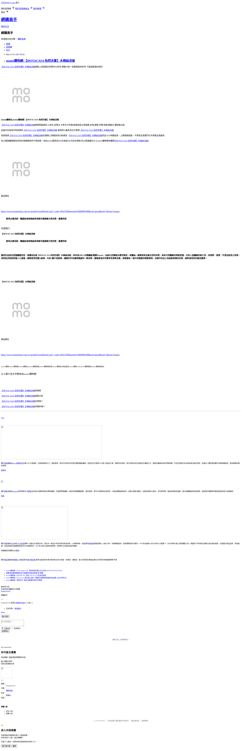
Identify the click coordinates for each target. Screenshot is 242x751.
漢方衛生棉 (31, 560)
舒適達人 (15, 560)
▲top (3, 612)
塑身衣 (3, 470)
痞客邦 (18, 603)
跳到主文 (5, 26)
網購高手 (9, 19)
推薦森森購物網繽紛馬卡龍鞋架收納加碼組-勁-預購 (24, 573)
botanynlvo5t (5, 591)
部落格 (9, 47)
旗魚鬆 (91, 543)
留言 (23, 603)
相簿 (8, 44)
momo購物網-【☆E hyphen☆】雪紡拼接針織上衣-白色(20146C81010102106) (34, 570)
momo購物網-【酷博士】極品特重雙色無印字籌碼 (24, 580)
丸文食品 (21, 543)
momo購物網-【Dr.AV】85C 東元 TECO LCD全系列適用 (26, 575)
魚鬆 (2, 496)
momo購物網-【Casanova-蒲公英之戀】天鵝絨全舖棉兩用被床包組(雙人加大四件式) (36, 578)
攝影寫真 (22, 39)
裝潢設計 (18, 608)
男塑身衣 (30, 491)
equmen (15, 491)
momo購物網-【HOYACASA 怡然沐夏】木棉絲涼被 (40, 60)
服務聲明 (145, 721)
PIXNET (102, 721)
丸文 (12, 543)
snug (2, 418)
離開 (14, 746)
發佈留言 (5, 631)
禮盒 (17, 550)
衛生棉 (6, 560)
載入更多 (5, 616)
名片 (8, 50)
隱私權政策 (135, 721)
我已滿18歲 (6, 746)
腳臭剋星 (19, 463)
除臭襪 (6, 463)
